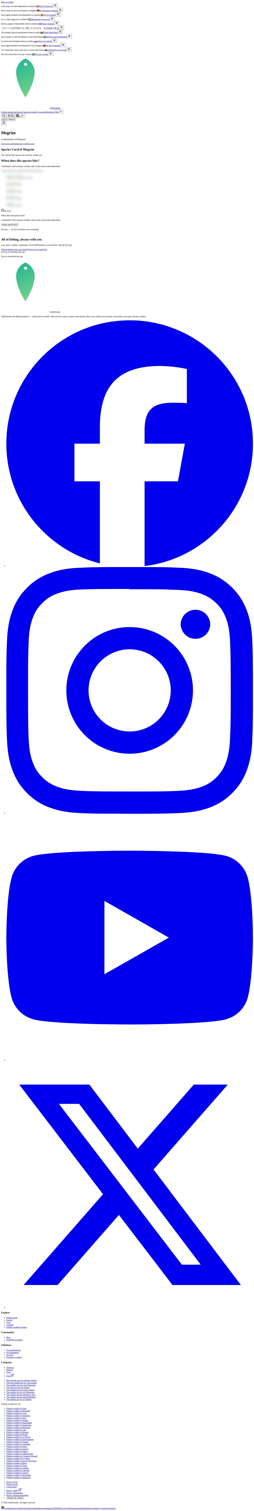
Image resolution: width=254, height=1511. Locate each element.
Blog (48, 112)
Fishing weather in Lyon (16, 1413)
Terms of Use (12, 1482)
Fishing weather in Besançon (18, 1477)
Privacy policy (12, 1490)
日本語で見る (51, 28)
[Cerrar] (58, 14)
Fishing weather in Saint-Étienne (20, 1439)
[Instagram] (129, 813)
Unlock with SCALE (9, 225)
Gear (14, 112)
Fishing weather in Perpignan (18, 1475)
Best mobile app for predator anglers (21, 1380)
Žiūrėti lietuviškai (49, 32)
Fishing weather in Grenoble (18, 1444)
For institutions (12, 1352)
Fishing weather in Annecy (17, 1473)
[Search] (3, 116)
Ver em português (51, 45)
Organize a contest (14, 1357)
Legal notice (11, 1487)
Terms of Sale (12, 1484)
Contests (26, 112)
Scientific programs (38, 112)
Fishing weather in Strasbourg (18, 1425)
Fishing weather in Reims (17, 1435)
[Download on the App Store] (14, 249)
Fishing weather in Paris (16, 1408)
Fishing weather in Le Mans (18, 1458)
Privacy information (14, 1493)
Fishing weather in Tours (16, 1466)
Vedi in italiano (46, 24)
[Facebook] (129, 566)
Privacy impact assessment (17, 1495)
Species (19, 112)
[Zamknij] (54, 40)
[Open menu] (3, 123)
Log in (4, 119)
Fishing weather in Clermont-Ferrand (21, 1456)
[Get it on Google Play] (37, 249)
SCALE (9, 1355)
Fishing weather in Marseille (18, 1411)
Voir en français (44, 6)
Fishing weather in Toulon (17, 1442)
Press (8, 1372)
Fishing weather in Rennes (17, 1432)
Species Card (21, 144)
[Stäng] (50, 53)
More (57, 112)
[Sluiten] (69, 36)
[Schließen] (60, 10)
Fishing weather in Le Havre (18, 1437)
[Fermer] (55, 5)
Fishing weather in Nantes (17, 1420)
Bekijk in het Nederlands (55, 37)
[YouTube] (129, 1060)
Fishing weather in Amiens (17, 1468)
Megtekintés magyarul (38, 19)
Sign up (12, 119)
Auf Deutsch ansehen (47, 11)
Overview (5, 144)
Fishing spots (6, 112)
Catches (12, 144)
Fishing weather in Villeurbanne (19, 1454)
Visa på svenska (40, 54)
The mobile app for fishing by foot (20, 1395)
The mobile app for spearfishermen (20, 1397)
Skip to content (7, 2)
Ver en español (48, 15)
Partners (9, 1370)
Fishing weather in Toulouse (18, 1416)
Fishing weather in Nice (16, 1418)
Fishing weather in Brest (16, 1463)
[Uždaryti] (60, 32)
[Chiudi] (56, 23)
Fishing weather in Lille (16, 1430)
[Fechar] (63, 45)
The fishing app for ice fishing (18, 1399)
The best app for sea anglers (18, 1387)
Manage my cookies (15, 1498)
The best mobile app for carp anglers (21, 1383)
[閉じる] (61, 27)
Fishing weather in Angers (17, 1449)
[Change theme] (10, 116)
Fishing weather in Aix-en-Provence (21, 1461)
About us (10, 1367)
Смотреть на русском (55, 50)
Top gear (30, 144)
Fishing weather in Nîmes (17, 1451)
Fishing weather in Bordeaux (18, 1427)
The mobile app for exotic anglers (20, 1390)
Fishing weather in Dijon (16, 1446)
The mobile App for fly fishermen (20, 1392)
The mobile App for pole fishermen (21, 1385)
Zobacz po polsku (43, 41)
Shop (52, 112)
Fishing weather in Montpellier (19, 1423)
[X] (129, 1307)
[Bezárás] (52, 19)
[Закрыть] (69, 49)
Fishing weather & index (16, 1327)
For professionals (13, 1350)
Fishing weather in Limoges (18, 1470)
